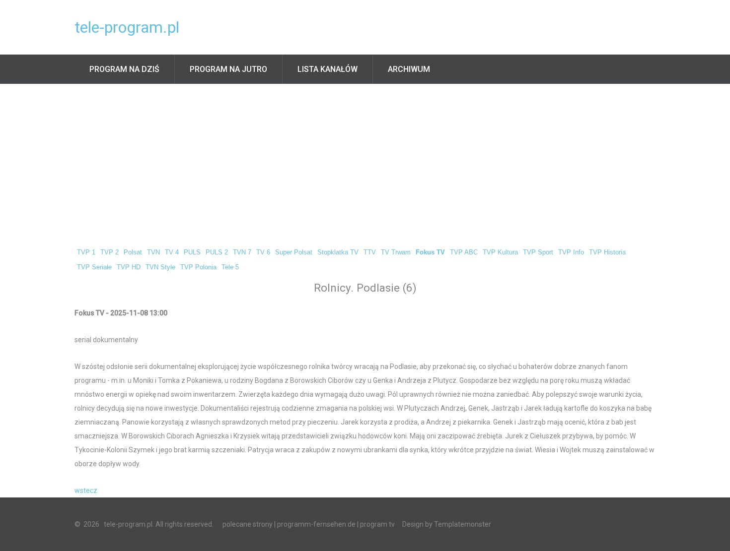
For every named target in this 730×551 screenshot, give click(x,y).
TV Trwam (396, 252)
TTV (370, 252)
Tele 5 (230, 267)
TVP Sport (538, 252)
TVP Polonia (198, 267)
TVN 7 (242, 252)
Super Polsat (293, 252)
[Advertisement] (365, 158)
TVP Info (571, 252)
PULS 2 (217, 252)
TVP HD (129, 267)
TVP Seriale (94, 267)
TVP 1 (86, 252)
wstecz (85, 490)
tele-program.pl (126, 27)
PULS (192, 252)
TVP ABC (464, 252)
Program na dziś (124, 69)
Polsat (133, 252)
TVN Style (160, 267)
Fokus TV (430, 252)
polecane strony (247, 524)
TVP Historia (607, 252)
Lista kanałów (327, 69)
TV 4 (172, 252)
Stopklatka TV (338, 252)
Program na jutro (228, 69)
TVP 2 (109, 252)
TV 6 (263, 252)
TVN (153, 252)
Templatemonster (462, 524)
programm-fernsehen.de (316, 524)
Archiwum (409, 69)
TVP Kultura (500, 252)
